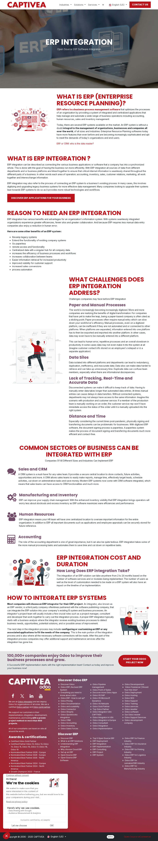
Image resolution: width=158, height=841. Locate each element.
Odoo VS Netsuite (101, 703)
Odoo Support (131, 701)
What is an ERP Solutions (72, 741)
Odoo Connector (68, 709)
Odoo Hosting (131, 695)
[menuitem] (65, 5)
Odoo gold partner (41, 707)
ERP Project (98, 752)
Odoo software (132, 712)
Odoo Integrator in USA (103, 717)
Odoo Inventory (68, 726)
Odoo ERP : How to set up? (73, 698)
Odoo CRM (66, 720)
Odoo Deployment (133, 692)
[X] (22, 696)
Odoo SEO (129, 698)
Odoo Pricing (67, 701)
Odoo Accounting (69, 723)
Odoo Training (131, 703)
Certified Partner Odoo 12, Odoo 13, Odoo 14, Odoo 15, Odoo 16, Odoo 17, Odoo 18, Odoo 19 (30, 747)
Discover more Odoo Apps (105, 692)
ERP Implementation (102, 746)
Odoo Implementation (102, 728)
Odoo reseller (131, 709)
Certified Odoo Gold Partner (23, 741)
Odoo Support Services (135, 717)
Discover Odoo (68, 684)
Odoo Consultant (100, 723)
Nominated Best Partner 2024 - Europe (28, 763)
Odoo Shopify (67, 712)
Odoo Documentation (70, 703)
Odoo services (131, 706)
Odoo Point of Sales (102, 690)
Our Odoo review (132, 714)
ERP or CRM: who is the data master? (75, 143)
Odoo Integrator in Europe (104, 720)
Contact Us (140, 4)
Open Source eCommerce (137, 836)
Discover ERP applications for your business (41, 198)
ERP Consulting (99, 749)
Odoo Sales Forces (69, 728)
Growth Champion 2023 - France (25, 772)
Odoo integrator (25, 701)
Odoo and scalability (70, 706)
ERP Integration (99, 744)
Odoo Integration (100, 726)
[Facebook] (13, 696)
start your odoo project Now (134, 661)
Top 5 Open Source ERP (103, 738)
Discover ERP (67, 738)
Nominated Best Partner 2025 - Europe (28, 755)
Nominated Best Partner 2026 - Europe (28, 752)
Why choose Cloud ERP (71, 749)
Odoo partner (23, 707)
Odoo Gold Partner (101, 706)
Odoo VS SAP (99, 695)
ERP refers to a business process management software (88, 109)
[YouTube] (40, 696)
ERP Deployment (100, 741)
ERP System (98, 755)
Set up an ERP (67, 752)
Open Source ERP (69, 755)
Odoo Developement (134, 684)
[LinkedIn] (31, 696)
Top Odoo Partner (101, 709)
